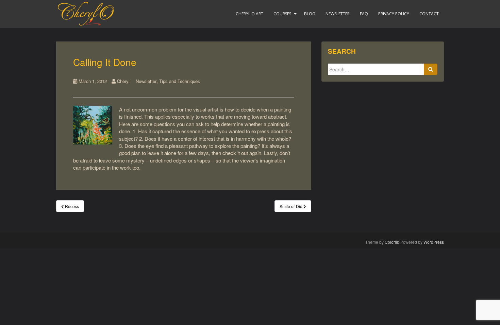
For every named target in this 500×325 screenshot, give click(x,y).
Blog (309, 14)
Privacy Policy (393, 14)
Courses (282, 14)
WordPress (433, 242)
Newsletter (338, 14)
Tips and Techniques (179, 81)
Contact (429, 14)
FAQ (364, 14)
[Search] (430, 69)
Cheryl (123, 81)
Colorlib (392, 242)
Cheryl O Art (249, 14)
